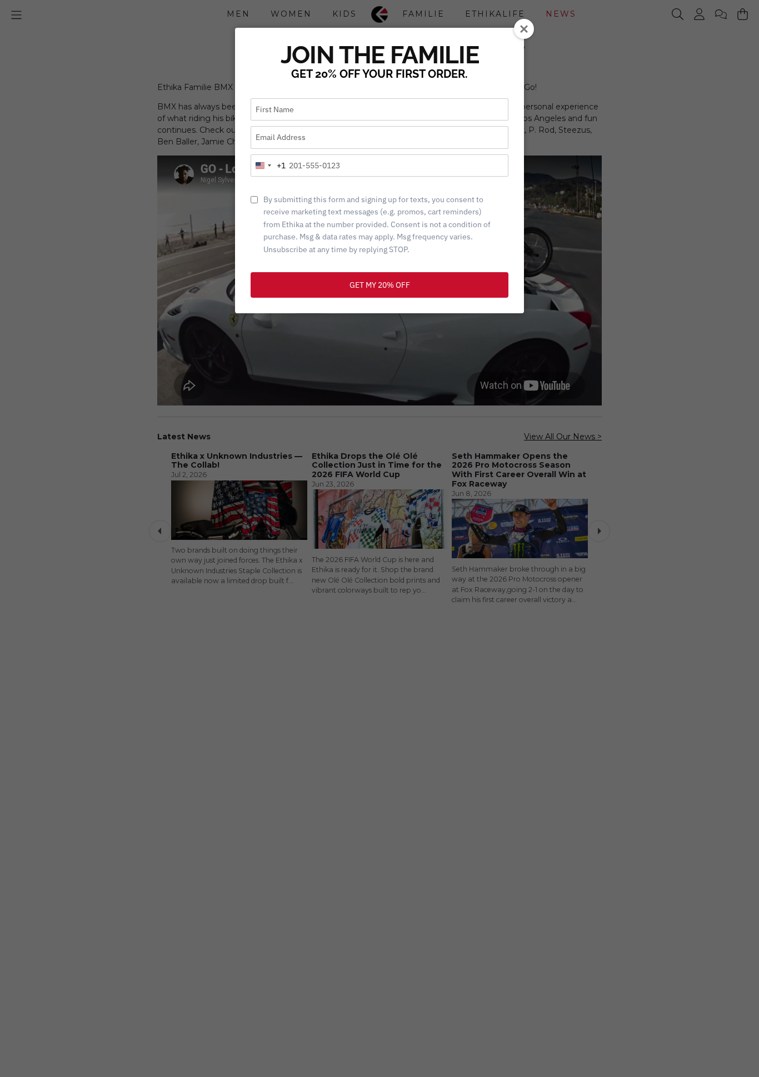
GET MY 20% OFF (379, 285)
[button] (524, 29)
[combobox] (268, 165)
